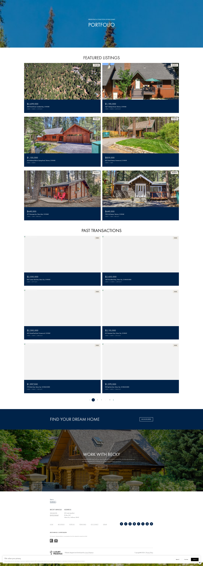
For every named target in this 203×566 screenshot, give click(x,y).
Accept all (195, 559)
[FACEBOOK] (121, 523)
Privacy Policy (149, 552)
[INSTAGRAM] (125, 523)
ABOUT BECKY (61, 524)
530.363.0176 (53, 513)
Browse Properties (146, 419)
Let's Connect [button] (101, 467)
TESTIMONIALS (82, 524)
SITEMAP (105, 524)
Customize (186, 559)
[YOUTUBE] (134, 523)
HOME (51, 524)
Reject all (177, 559)
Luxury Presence (89, 552)
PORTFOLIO (72, 524)
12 (109, 400)
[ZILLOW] (147, 523)
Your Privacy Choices (101, 564)
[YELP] (142, 523)
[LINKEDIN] (130, 523)
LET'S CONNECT (94, 524)
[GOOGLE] (151, 523)
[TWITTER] (138, 523)
